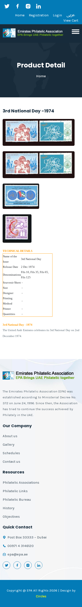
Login (57, 15)
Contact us (11, 461)
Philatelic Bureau (17, 499)
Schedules (11, 453)
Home (19, 15)
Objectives (11, 516)
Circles (41, 596)
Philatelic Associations (21, 482)
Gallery (8, 444)
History (8, 508)
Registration (39, 15)
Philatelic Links (15, 491)
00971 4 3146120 (20, 546)
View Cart (70, 20)
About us (10, 436)
